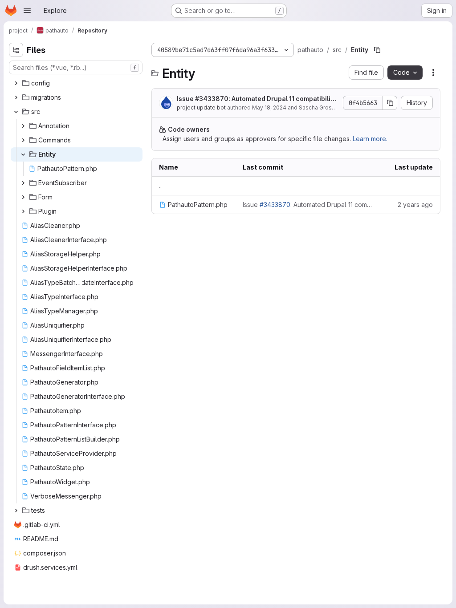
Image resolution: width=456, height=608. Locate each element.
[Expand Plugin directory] (23, 211)
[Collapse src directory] (16, 111)
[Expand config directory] (16, 83)
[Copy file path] (377, 50)
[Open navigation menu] (27, 11)
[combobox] (75, 67)
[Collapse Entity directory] (23, 154)
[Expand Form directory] (23, 197)
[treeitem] (76, 83)
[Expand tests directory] (16, 510)
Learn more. (370, 138)
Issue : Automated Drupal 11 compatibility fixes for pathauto (256, 99)
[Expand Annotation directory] (23, 126)
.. (160, 186)
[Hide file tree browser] (16, 50)
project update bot (201, 107)
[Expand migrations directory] (16, 97)
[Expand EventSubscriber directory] (23, 183)
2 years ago (415, 204)
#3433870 (211, 98)
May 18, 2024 (269, 107)
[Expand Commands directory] (23, 140)
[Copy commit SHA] (390, 103)
